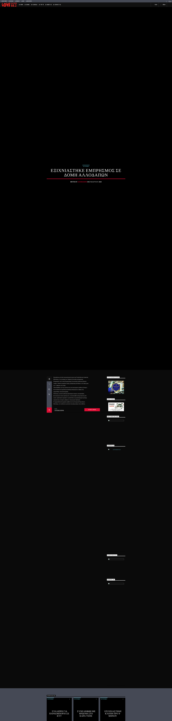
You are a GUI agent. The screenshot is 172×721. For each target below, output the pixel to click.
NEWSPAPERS (29, 1)
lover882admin (82, 194)
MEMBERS (18, 1)
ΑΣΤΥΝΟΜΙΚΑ (86, 179)
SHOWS (27, 5)
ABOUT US (49, 5)
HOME (21, 5)
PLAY (155, 5)
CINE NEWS (11, 1)
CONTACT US (58, 5)
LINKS (23, 1)
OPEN (163, 5)
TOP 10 (42, 5)
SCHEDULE (35, 5)
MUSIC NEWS (4, 1)
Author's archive (92, 437)
